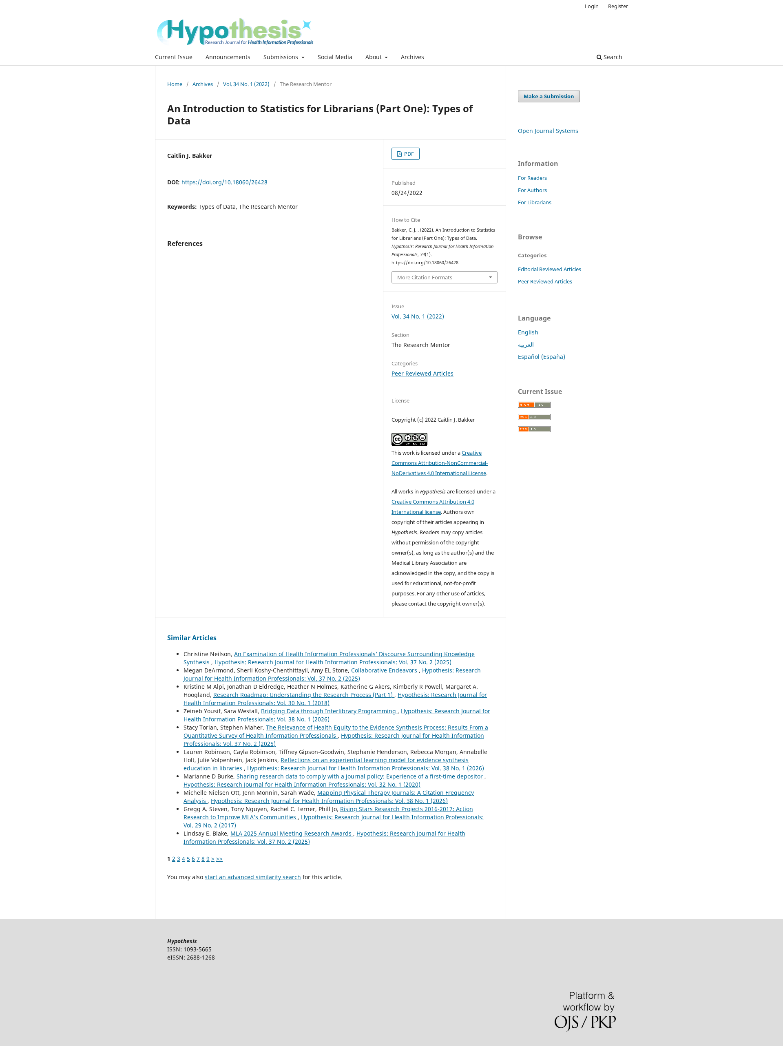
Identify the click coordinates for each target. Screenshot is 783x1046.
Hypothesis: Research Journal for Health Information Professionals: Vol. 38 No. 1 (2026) (365, 768)
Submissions (281, 57)
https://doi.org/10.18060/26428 (224, 182)
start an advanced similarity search (253, 877)
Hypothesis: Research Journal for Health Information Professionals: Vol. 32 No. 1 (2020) (302, 784)
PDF (408, 153)
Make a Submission (549, 96)
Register (618, 6)
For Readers (532, 177)
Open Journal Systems (548, 131)
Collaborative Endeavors (385, 670)
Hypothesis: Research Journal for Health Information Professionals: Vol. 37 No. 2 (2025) (333, 662)
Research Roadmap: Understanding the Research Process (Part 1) (303, 695)
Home (174, 84)
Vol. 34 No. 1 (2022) (246, 84)
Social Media (335, 57)
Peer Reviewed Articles (422, 373)
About (374, 57)
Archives (412, 57)
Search (612, 57)
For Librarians (534, 202)
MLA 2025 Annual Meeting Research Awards (291, 833)
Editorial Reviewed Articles (549, 269)
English (528, 332)
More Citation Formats (424, 277)
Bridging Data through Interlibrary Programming (329, 711)
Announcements (228, 57)
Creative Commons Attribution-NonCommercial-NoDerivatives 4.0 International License (440, 463)
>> (219, 858)
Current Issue (173, 57)
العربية (526, 344)
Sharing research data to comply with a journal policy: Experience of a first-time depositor (360, 776)
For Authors (532, 190)
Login (592, 6)
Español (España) (541, 356)
